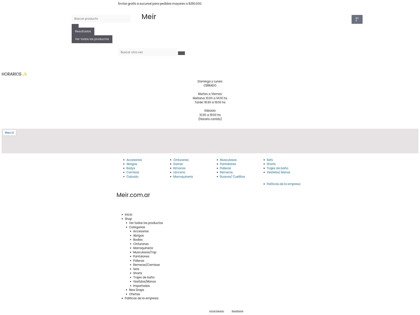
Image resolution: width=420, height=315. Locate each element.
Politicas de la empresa (141, 298)
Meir (149, 17)
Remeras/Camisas (146, 265)
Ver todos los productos (92, 39)
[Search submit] (75, 26)
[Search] (181, 53)
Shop (128, 219)
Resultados (83, 31)
